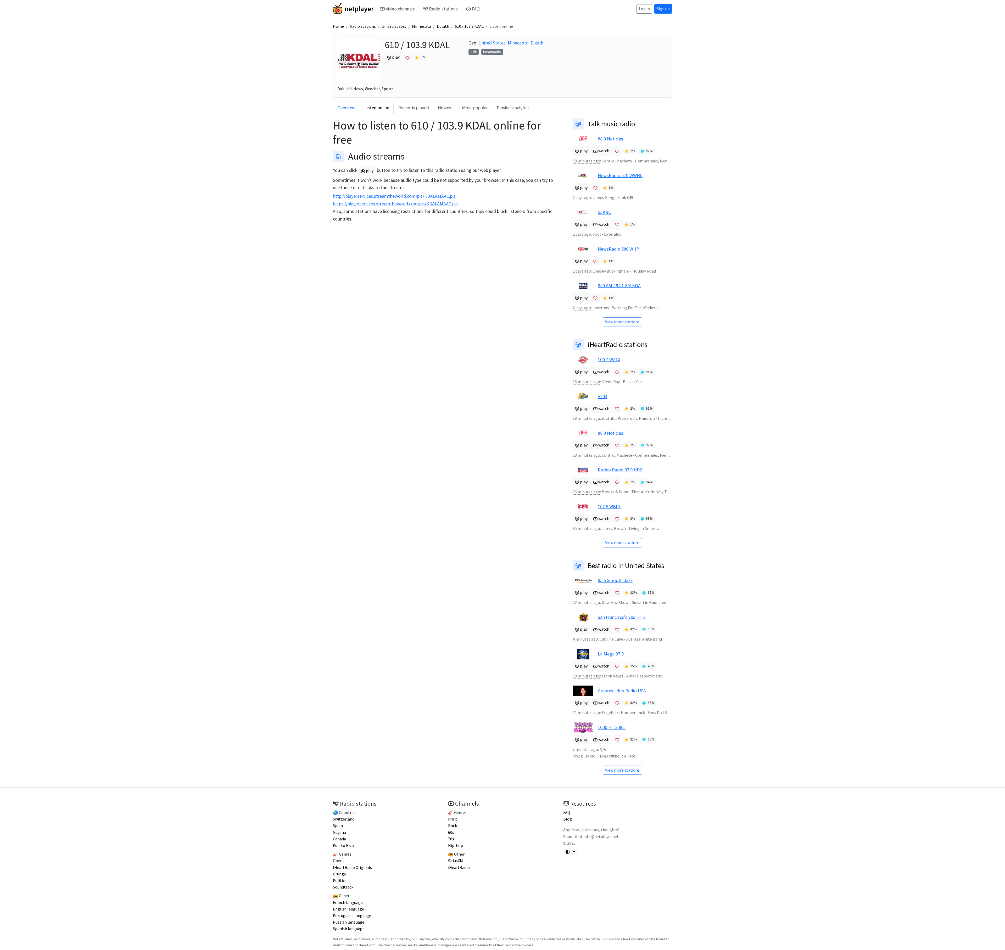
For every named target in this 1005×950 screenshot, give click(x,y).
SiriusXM (455, 860)
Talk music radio (611, 123)
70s (451, 838)
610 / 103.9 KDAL (469, 26)
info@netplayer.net (601, 836)
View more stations (622, 321)
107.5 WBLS (609, 507)
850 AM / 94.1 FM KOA (619, 285)
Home (338, 26)
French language (348, 902)
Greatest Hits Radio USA (622, 691)
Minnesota (421, 26)
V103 (602, 396)
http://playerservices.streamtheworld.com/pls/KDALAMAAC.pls (394, 196)
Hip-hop (455, 845)
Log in (644, 8)
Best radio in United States (626, 565)
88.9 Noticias (610, 139)
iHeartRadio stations (617, 344)
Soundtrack (343, 887)
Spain (338, 825)
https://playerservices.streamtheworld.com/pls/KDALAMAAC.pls (395, 204)
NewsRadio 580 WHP (618, 249)
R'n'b (452, 819)
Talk (474, 52)
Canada (339, 838)
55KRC (604, 212)
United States (394, 26)
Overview (346, 108)
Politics (340, 880)
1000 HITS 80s (612, 727)
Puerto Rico (343, 845)
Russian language (348, 922)
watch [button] (603, 150)
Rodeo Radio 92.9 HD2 (620, 470)
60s (451, 832)
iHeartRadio (492, 52)
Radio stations (443, 9)
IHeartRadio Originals (352, 867)
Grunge (339, 874)
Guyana (339, 832)
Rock (452, 825)
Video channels (400, 9)
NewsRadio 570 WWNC (620, 175)
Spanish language (349, 928)
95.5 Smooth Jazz (615, 580)
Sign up (663, 8)
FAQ (476, 9)
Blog (567, 819)
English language (348, 909)
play (369, 170)
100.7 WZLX (609, 360)
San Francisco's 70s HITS (622, 617)
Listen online (376, 108)
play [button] (395, 57)
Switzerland (343, 819)
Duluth (443, 26)
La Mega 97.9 (611, 654)
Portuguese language (352, 915)
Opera (338, 860)
